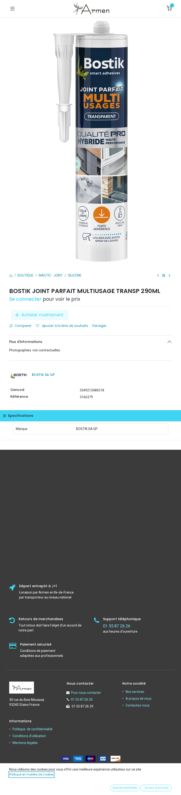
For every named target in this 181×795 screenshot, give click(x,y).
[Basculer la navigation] (12, 8)
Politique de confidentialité (32, 729)
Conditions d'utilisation (29, 736)
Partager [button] (99, 325)
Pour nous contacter (86, 693)
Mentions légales (25, 743)
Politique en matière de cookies (31, 774)
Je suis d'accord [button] (156, 788)
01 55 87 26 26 (82, 699)
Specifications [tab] (20, 415)
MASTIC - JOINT (51, 275)
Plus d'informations (25, 341)
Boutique (25, 275)
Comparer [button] (23, 325)
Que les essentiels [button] (125, 788)
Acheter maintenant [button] (42, 315)
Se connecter (25, 299)
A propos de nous (139, 698)
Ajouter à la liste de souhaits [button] (64, 325)
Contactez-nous (138, 705)
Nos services (135, 692)
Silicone (75, 275)
